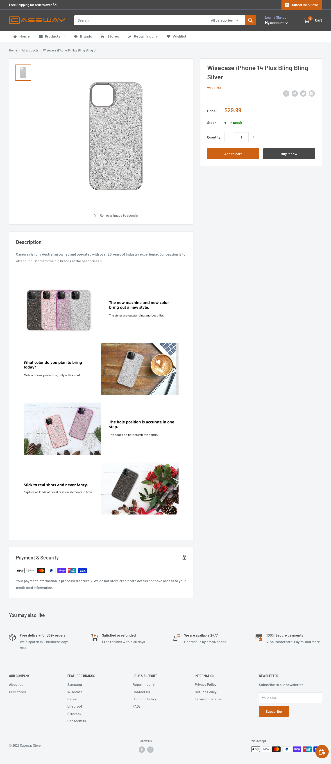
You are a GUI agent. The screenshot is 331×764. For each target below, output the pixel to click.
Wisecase (214, 88)
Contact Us (141, 692)
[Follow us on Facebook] (142, 749)
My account (274, 22)
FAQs (137, 706)
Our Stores (17, 692)
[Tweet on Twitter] (303, 93)
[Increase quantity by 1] (253, 137)
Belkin (72, 699)
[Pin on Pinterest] (295, 93)
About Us (16, 684)
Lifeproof (74, 706)
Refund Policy (206, 692)
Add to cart (233, 153)
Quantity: (214, 137)
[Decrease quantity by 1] (229, 137)
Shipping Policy (145, 699)
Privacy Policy (205, 684)
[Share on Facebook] (286, 93)
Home (13, 50)
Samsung (74, 684)
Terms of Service (208, 699)
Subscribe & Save (305, 5)
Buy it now (289, 153)
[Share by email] (312, 93)
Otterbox (74, 713)
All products (30, 50)
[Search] (250, 20)
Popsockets (76, 721)
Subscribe (274, 711)
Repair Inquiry (144, 684)
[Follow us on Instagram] (150, 749)
